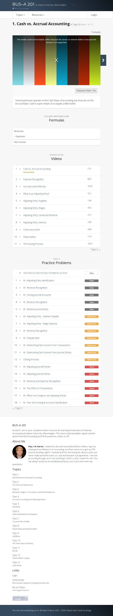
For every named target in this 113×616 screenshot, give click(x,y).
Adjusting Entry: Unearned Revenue (40, 215)
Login (94, 14)
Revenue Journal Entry (37, 309)
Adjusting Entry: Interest (34, 222)
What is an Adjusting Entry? (36, 193)
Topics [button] (19, 14)
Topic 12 (16, 555)
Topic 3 (15, 489)
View (92, 273)
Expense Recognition (33, 179)
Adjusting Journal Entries (38, 366)
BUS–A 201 (39, 4)
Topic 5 (15, 503)
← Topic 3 (17, 408)
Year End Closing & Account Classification (46, 402)
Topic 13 (16, 562)
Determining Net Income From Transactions (48, 345)
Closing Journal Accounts (38, 294)
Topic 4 (76, 24)
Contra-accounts (31, 229)
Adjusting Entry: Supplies (35, 200)
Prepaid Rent (32, 337)
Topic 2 (15, 481)
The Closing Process (33, 243)
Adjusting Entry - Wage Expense (41, 323)
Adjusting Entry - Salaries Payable (42, 316)
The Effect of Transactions (39, 388)
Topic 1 (15, 474)
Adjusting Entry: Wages (34, 207)
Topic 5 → (96, 249)
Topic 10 (16, 540)
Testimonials (18, 579)
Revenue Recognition (36, 287)
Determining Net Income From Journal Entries (48, 352)
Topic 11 (16, 547)
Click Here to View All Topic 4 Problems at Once (45, 272)
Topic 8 (15, 525)
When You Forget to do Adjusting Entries (46, 395)
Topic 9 (15, 533)
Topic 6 (15, 511)
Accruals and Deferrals (34, 186)
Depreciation (29, 236)
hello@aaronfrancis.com (61, 461)
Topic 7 (15, 518)
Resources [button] (37, 14)
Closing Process (31, 359)
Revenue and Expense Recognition (43, 381)
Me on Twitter (18, 587)
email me (43, 461)
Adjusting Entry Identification (40, 280)
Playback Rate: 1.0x (86, 90)
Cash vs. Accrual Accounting (37, 168)
